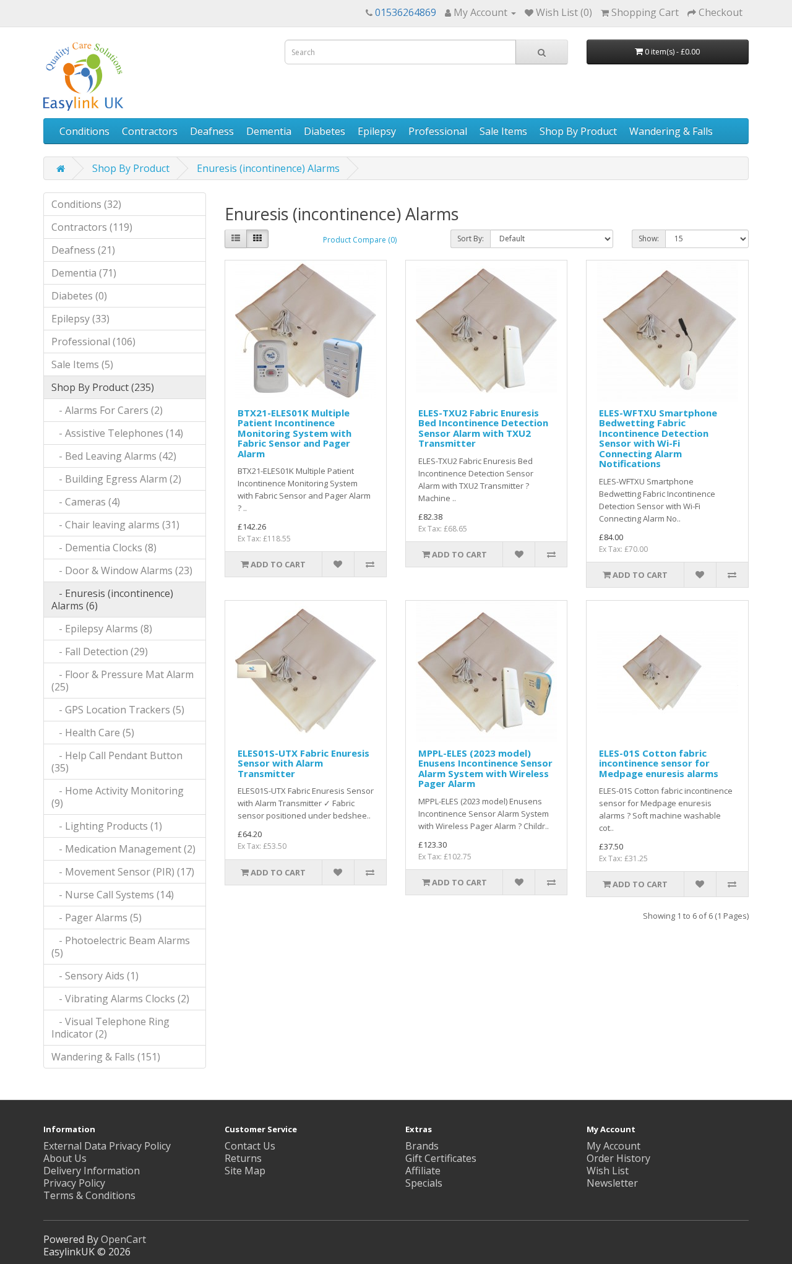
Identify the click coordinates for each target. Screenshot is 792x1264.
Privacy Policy (74, 1183)
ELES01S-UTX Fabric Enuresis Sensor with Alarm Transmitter (303, 763)
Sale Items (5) (82, 364)
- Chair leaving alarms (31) (115, 524)
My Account (613, 1146)
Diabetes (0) (79, 296)
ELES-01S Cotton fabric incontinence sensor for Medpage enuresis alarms (658, 763)
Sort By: (470, 238)
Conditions (84, 131)
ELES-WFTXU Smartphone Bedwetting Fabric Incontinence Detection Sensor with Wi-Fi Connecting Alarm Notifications (658, 438)
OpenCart (123, 1239)
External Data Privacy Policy (107, 1146)
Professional (437, 131)
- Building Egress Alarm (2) (116, 479)
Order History (618, 1158)
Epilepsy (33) (80, 318)
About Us (65, 1158)
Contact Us (250, 1146)
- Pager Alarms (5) (96, 917)
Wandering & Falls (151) (105, 1057)
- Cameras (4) (85, 502)
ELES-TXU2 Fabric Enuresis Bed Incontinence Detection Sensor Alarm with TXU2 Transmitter (483, 428)
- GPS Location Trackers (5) (117, 709)
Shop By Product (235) (102, 387)
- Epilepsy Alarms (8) (101, 628)
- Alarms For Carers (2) (107, 410)
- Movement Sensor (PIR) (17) (122, 872)
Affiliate (423, 1170)
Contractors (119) (91, 227)
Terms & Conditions (89, 1195)
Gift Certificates (440, 1158)
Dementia (268, 131)
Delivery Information (91, 1170)
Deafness (212, 131)
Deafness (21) (83, 250)
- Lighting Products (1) (106, 826)
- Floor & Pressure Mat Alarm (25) (122, 681)
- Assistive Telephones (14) (117, 433)
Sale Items (503, 131)
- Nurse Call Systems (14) (112, 894)
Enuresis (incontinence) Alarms (268, 168)
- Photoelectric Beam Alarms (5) (120, 947)
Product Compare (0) (360, 239)
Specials (423, 1183)
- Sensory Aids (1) (95, 975)
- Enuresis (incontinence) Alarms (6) (112, 600)
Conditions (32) (86, 204)
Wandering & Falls (671, 131)
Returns (243, 1158)
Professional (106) (93, 341)
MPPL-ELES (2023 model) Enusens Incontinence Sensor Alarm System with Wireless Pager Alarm (485, 768)
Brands (422, 1146)
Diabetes (324, 131)
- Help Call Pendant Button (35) (117, 762)
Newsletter (612, 1183)
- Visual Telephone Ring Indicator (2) (110, 1028)
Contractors (150, 131)
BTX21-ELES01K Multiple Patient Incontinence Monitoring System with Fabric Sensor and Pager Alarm (294, 433)
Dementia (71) (83, 273)
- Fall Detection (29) (99, 651)
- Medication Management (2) (123, 849)
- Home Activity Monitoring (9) (117, 797)
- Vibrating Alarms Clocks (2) (120, 998)
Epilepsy (377, 131)
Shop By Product (578, 131)
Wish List (608, 1170)
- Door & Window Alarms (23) (121, 570)
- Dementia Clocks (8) (104, 547)
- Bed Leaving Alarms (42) (113, 456)
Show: (649, 238)
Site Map (245, 1170)
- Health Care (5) (92, 732)
